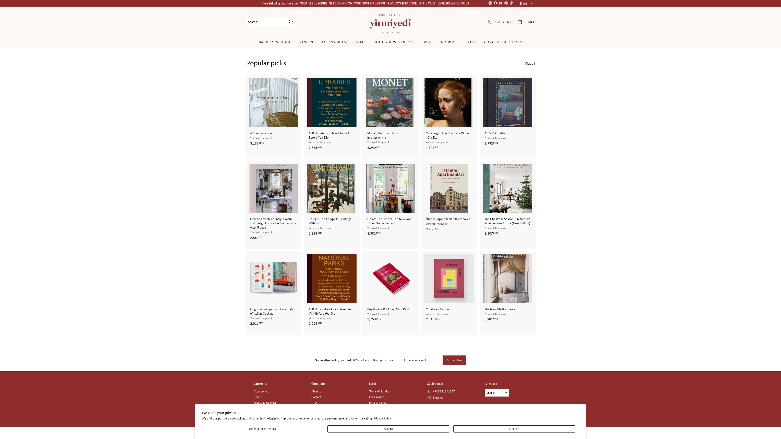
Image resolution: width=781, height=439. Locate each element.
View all (530, 63)
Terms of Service (379, 391)
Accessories (334, 42)
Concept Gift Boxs (503, 42)
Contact (316, 397)
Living (426, 42)
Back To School (275, 42)
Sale (471, 42)
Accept (388, 428)
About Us (317, 391)
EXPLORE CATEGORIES (453, 3)
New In (306, 42)
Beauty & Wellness (393, 42)
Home (360, 42)
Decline (514, 428)
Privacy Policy (382, 418)
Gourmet (450, 42)
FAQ (314, 402)
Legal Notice (376, 397)
